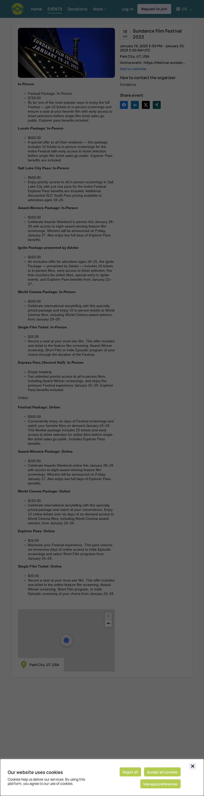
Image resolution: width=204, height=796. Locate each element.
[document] (102, 777)
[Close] (192, 766)
